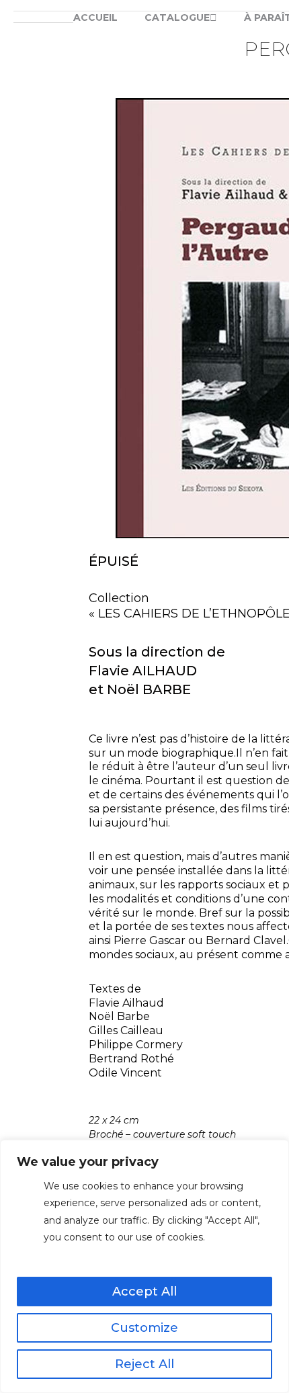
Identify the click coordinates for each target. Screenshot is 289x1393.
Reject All (144, 1364)
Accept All (144, 1291)
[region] (144, 1266)
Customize (144, 1327)
